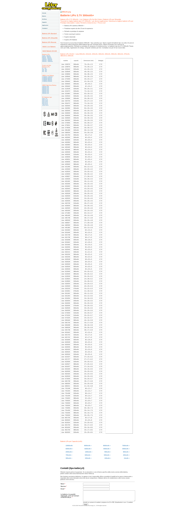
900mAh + (107, 452)
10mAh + (127, 458)
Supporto (44, 22)
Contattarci (44, 28)
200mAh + (88, 458)
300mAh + (69, 458)
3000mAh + (126, 449)
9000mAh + (88, 445)
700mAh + (69, 455)
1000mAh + (88, 452)
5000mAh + (88, 449)
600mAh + (88, 455)
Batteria (44, 16)
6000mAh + (69, 449)
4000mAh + (107, 449)
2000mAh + (69, 452)
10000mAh (69, 445)
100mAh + (107, 458)
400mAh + (126, 455)
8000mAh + (107, 445)
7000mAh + (126, 445)
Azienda (44, 13)
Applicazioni (45, 25)
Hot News (44, 19)
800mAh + (126, 452)
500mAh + (107, 455)
